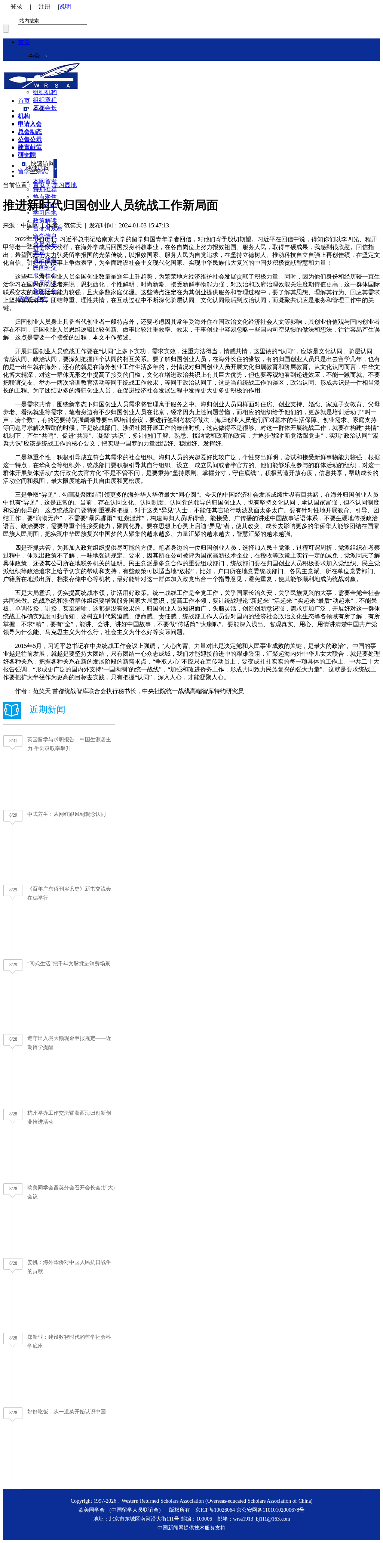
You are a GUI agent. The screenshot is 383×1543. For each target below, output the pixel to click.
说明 (65, 6)
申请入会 (30, 124)
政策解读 (45, 220)
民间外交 (45, 267)
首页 (24, 42)
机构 (24, 116)
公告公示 (30, 140)
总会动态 (30, 132)
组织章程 (45, 100)
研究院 (27, 155)
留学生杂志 (33, 171)
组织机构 (45, 92)
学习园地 (65, 185)
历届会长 (45, 108)
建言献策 (30, 148)
